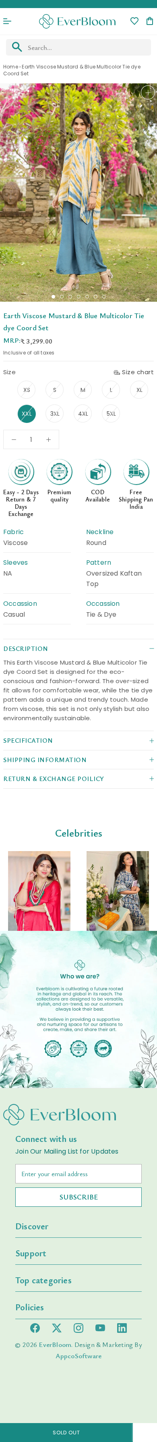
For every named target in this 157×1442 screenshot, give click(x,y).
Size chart (138, 372)
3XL (55, 414)
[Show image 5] (87, 296)
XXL (27, 414)
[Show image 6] (95, 296)
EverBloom (55, 1344)
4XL (83, 414)
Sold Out (66, 1432)
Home (10, 66)
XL (139, 390)
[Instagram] (78, 1328)
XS (26, 390)
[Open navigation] (7, 21)
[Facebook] (35, 1328)
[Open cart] (150, 21)
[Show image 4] (79, 296)
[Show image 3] (70, 296)
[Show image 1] (53, 296)
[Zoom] (148, 92)
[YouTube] (100, 1327)
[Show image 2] (62, 296)
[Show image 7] (104, 296)
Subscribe (79, 1197)
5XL (111, 414)
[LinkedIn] (122, 1328)
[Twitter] (57, 1328)
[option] (39, 891)
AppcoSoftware (79, 1355)
